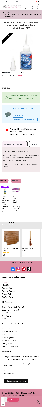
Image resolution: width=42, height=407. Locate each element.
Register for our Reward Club (25, 119)
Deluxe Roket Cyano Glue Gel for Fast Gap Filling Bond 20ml (16, 202)
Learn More (18, 115)
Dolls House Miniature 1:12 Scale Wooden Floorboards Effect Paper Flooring (11, 249)
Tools (8, 12)
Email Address (9, 373)
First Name (8, 366)
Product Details (16, 144)
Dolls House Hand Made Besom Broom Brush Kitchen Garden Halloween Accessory (30, 249)
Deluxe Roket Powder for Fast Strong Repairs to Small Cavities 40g (5, 204)
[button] (2, 203)
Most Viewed (7, 225)
